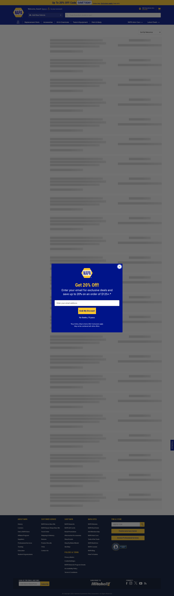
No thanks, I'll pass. (87, 317)
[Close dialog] (119, 267)
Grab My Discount (87, 311)
